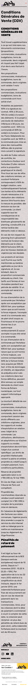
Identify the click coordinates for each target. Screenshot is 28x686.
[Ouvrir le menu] (26, 3)
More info (5, 659)
